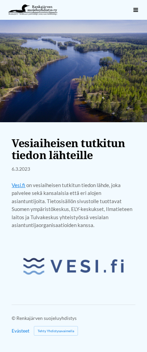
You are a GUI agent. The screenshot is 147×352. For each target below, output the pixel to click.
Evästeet (20, 330)
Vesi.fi (18, 185)
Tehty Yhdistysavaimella (56, 331)
